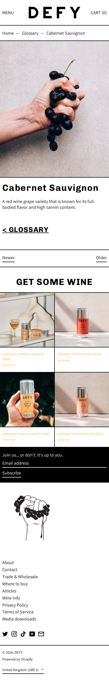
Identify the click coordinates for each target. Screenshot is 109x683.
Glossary (30, 33)
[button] (99, 12)
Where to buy (15, 584)
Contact (9, 569)
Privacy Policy (15, 605)
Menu (8, 12)
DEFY (18, 652)
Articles (9, 591)
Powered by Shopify (17, 659)
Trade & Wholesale (20, 576)
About (8, 562)
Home (8, 33)
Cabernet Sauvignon (65, 33)
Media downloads (19, 619)
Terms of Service (18, 612)
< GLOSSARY (25, 229)
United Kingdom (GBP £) (20, 669)
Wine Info (11, 598)
